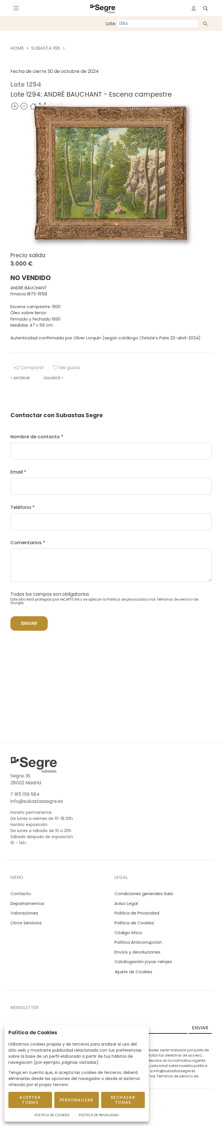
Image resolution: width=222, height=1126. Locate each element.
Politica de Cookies (134, 923)
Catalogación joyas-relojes (143, 962)
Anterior (20, 378)
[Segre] (102, 8)
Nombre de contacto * (36, 436)
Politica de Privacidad (136, 913)
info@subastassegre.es (36, 801)
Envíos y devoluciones (137, 952)
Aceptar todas (30, 1099)
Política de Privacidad (99, 1115)
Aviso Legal (126, 903)
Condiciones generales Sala (143, 894)
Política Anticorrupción (138, 942)
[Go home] (33, 106)
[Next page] (61, 106)
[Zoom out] (24, 106)
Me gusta (69, 367)
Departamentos (27, 903)
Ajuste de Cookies (133, 972)
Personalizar (77, 1100)
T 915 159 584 (25, 794)
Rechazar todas (123, 1099)
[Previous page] (51, 106)
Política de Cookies (52, 1115)
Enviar (29, 623)
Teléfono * (22, 507)
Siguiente (53, 378)
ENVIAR (200, 1027)
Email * (18, 472)
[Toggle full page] (42, 106)
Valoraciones (24, 913)
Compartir (32, 367)
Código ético (128, 933)
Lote (110, 23)
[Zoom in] (14, 106)
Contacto (20, 894)
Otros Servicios (26, 923)
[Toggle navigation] (16, 8)
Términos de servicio (174, 599)
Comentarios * (27, 542)
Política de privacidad (127, 599)
